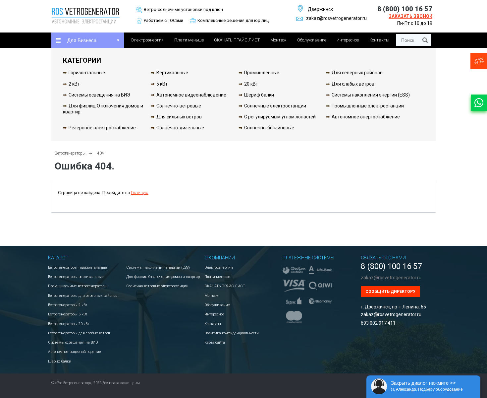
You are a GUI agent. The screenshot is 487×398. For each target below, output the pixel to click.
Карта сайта (214, 342)
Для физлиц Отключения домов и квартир (163, 277)
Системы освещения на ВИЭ (99, 95)
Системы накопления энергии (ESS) (371, 95)
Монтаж (278, 39)
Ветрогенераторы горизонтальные (77, 267)
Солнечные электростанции (275, 105)
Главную (139, 192)
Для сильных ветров (179, 116)
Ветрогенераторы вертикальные (76, 277)
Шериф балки (259, 95)
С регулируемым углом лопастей (280, 116)
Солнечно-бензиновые (269, 127)
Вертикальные (172, 72)
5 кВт (162, 84)
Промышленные (261, 72)
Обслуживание (311, 39)
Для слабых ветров (353, 84)
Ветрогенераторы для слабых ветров (79, 333)
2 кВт (74, 84)
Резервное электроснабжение (102, 127)
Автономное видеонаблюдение (191, 95)
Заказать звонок (410, 16)
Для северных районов (357, 72)
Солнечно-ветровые (178, 105)
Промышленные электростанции (368, 105)
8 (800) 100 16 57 (404, 9)
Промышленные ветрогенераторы (77, 286)
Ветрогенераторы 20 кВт (68, 324)
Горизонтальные (87, 72)
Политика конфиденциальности (231, 333)
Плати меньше (189, 39)
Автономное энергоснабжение (366, 116)
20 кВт (251, 84)
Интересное (348, 39)
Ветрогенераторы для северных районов (82, 296)
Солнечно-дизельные (180, 127)
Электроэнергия (147, 39)
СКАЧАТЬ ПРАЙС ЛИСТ (237, 39)
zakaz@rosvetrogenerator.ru (336, 18)
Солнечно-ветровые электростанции (157, 286)
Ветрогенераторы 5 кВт (67, 314)
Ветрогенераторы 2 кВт (67, 305)
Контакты (379, 39)
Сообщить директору (390, 291)
